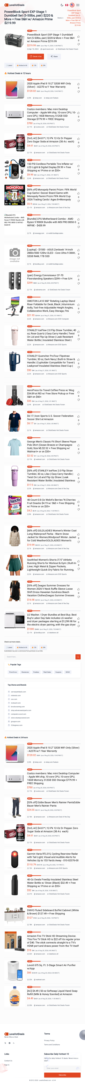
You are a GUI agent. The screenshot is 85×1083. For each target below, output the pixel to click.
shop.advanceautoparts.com (19, 710)
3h (30, 489)
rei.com (36, 405)
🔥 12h (34, 65)
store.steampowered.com (19, 718)
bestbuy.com (38, 264)
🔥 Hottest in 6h (22, 65)
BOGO (68, 672)
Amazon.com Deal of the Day (59, 208)
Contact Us (8, 1061)
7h (30, 233)
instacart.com (14, 703)
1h (30, 264)
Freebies (36, 672)
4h (30, 178)
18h (30, 925)
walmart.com (39, 459)
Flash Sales (47, 672)
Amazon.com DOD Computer (58, 319)
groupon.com (14, 722)
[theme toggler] (62, 5)
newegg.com (38, 233)
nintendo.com (14, 696)
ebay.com (37, 98)
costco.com (39, 127)
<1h (30, 208)
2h (30, 319)
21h (30, 894)
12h (30, 868)
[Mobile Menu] (78, 5)
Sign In (6, 1065)
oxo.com (12, 699)
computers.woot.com (17, 714)
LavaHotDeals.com (45, 1080)
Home (59, 18)
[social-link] (5, 1043)
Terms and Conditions (52, 1045)
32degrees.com (15, 725)
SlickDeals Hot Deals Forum (68, 49)
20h (30, 1005)
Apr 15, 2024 (33, 49)
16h (30, 817)
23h (30, 980)
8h (30, 98)
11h (30, 127)
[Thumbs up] (78, 36)
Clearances (25, 672)
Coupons (58, 672)
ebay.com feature (52, 98)
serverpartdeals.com (17, 692)
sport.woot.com (47, 49)
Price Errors (13, 672)
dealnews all (53, 633)
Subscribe (62, 1075)
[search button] (78, 656)
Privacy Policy (49, 1041)
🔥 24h (43, 65)
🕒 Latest (9, 65)
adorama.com (40, 290)
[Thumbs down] (78, 44)
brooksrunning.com (16, 707)
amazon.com (39, 153)
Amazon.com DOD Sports (57, 345)
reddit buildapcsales (55, 233)
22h (30, 954)
